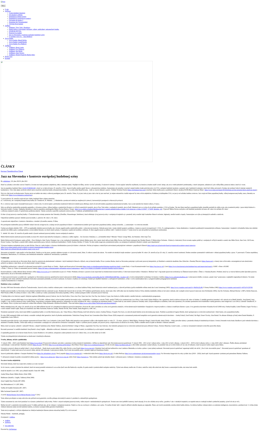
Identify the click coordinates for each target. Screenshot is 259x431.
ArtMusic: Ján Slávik (15, 51)
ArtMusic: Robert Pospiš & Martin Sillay (22, 55)
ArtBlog (7, 26)
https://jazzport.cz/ (83, 357)
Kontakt (7, 58)
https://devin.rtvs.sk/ (106, 353)
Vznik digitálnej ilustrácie (17, 13)
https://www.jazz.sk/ (87, 348)
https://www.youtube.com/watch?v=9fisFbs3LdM (187, 287)
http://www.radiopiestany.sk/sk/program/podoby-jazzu (142, 353)
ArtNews (8, 11)
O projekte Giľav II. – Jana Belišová (20, 36)
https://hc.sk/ (37, 345)
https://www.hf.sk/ (36, 343)
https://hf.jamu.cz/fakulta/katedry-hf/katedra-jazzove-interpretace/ (59, 268)
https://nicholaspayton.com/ (136, 190)
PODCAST (8, 56)
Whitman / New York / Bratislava (19, 27)
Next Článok (19, 171)
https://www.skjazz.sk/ (48, 357)
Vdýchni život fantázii (16, 24)
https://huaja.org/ (207, 261)
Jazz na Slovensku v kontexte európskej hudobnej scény (27, 35)
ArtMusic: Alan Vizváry (16, 53)
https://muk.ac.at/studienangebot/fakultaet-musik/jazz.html (101, 266)
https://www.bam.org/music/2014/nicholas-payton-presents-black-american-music (230, 190)
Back (13, 171)
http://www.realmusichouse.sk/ (94, 345)
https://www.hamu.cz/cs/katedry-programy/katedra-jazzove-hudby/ (102, 268)
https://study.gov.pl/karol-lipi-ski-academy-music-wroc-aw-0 (20, 249)
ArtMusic (8, 46)
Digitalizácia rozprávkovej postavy (20, 18)
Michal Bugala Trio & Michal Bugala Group (21, 395)
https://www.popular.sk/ (73, 353)
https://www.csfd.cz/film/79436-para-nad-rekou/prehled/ (98, 303)
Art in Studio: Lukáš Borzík (18, 42)
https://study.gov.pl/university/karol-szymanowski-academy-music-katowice (171, 245)
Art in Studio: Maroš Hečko (18, 40)
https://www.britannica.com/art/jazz (20, 195)
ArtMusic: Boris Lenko (16, 47)
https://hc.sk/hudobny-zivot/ (46, 353)
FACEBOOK (9, 426)
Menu (3, 6)
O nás (7, 9)
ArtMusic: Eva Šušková (16, 49)
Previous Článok (6, 171)
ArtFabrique (13, 429)
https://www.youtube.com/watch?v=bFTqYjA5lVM (235, 287)
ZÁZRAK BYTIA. (15, 31)
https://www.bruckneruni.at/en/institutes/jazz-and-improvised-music (190, 266)
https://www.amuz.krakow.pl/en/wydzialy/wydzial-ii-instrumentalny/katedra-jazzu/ (27, 247)
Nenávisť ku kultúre (15, 33)
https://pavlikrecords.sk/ (123, 345)
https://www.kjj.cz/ (43, 272)
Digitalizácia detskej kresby (17, 16)
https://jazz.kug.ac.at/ (156, 266)
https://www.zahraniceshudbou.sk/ (176, 277)
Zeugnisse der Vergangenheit (18, 22)
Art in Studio (9, 38)
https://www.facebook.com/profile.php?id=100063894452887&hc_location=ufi (102, 277)
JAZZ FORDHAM (29, 188)
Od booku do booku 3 (16, 20)
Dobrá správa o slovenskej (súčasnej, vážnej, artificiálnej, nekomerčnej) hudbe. (34, 29)
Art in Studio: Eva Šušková (17, 44)
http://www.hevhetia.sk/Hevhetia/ (59, 345)
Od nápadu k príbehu (15, 15)
